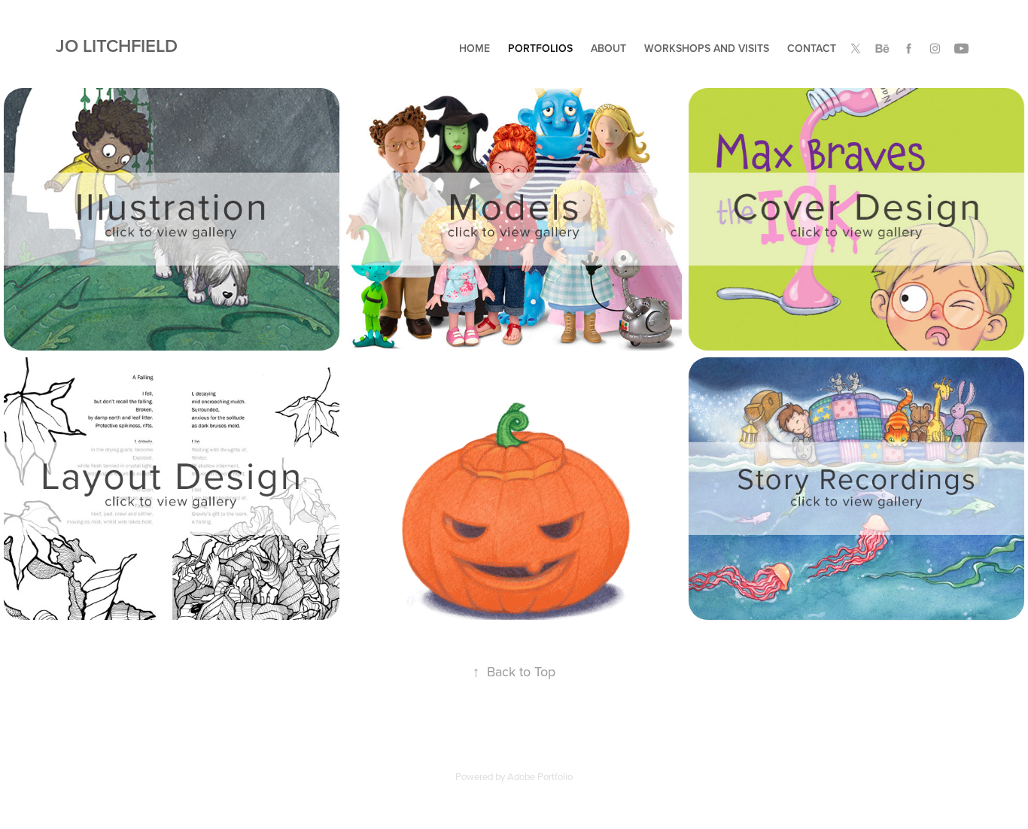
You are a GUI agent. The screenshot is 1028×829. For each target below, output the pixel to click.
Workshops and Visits (706, 48)
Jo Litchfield (119, 45)
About (608, 48)
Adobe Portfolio (540, 776)
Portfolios (540, 48)
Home (474, 48)
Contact (811, 48)
